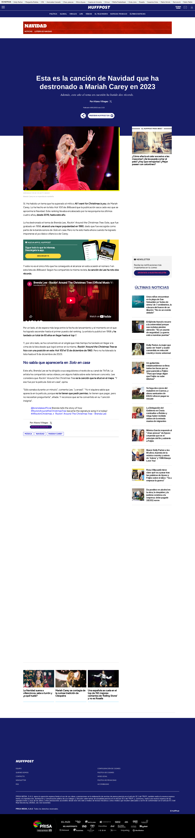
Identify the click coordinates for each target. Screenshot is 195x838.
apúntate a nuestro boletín (152, 273)
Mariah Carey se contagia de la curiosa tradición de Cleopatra (70, 693)
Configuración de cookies (109, 768)
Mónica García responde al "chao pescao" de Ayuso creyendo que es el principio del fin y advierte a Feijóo (159, 435)
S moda (114, 830)
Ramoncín (177, 2)
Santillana (92, 822)
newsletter (21, 780)
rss (17, 784)
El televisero (101, 14)
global (63, 14)
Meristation (139, 830)
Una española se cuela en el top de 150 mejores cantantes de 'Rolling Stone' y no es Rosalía (102, 694)
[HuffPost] (25, 760)
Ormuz (107, 2)
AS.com (126, 822)
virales (73, 14)
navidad (40, 434)
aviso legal (102, 776)
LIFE (81, 14)
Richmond (65, 830)
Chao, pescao (68, 2)
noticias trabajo (118, 14)
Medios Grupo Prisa (43, 830)
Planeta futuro (132, 826)
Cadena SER (118, 822)
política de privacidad (107, 780)
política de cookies (106, 772)
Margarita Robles (31, 2)
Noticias (28, 31)
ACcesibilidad (103, 784)
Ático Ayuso (80, 2)
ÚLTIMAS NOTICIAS (138, 14)
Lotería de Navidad (43, 31)
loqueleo (126, 830)
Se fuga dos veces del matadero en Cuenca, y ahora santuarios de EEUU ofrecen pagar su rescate (157, 393)
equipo (18, 768)
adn (135, 822)
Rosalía (142, 2)
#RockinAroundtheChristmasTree (48, 410)
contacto (20, 776)
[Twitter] (110, 101)
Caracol (144, 822)
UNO (85, 826)
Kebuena (142, 826)
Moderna (79, 830)
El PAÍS (67, 822)
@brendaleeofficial (41, 408)
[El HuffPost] (99, 7)
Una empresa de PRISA (43, 824)
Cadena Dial (113, 826)
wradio (93, 826)
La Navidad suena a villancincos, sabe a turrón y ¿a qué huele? (37, 693)
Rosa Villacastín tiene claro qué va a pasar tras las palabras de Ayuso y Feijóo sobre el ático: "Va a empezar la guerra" (159, 475)
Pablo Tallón (187, 2)
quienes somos (22, 772)
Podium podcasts (91, 830)
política (53, 14)
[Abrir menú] (3, 7)
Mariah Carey (55, 434)
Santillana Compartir (106, 822)
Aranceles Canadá (53, 2)
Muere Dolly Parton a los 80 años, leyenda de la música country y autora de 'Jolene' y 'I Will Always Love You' (158, 455)
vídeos (89, 14)
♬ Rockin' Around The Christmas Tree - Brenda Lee (79, 413)
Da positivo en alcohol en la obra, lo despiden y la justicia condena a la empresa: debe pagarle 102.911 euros (158, 495)
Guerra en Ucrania (95, 2)
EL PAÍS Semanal (123, 826)
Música (28, 434)
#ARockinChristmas (41, 413)
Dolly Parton (18, 2)
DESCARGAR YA (43, 256)
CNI (42, 2)
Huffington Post (70, 826)
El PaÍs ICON (103, 830)
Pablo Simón (165, 2)
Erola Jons (132, 2)
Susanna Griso (152, 2)
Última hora (178, 7)
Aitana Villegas (100, 101)
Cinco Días (103, 826)
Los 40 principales (80, 822)
